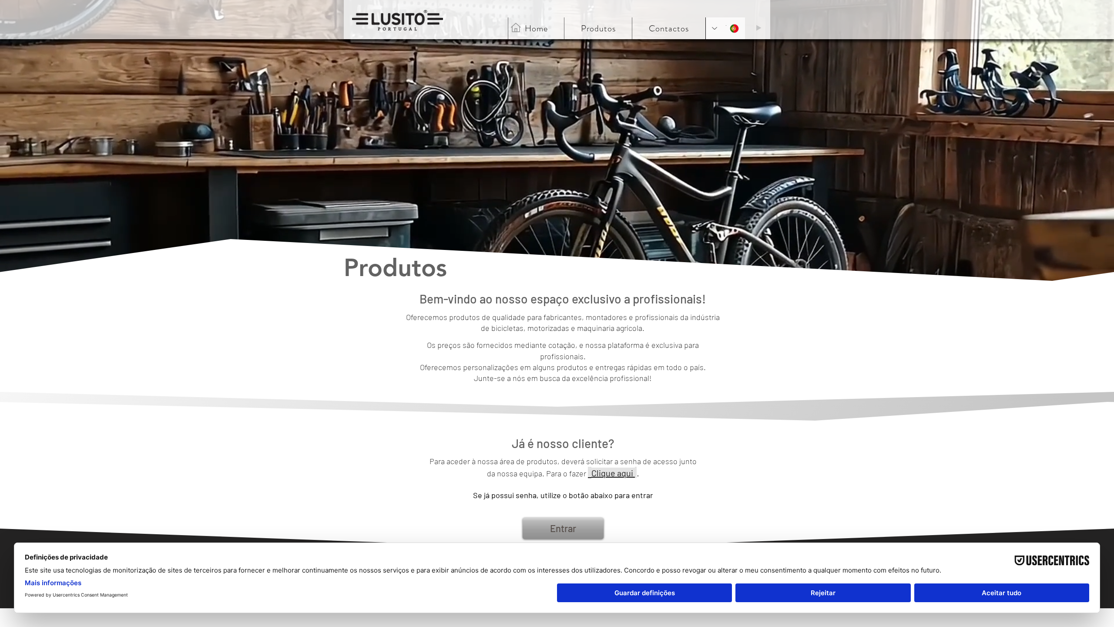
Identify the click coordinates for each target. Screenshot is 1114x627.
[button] (668, 28)
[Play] (758, 28)
